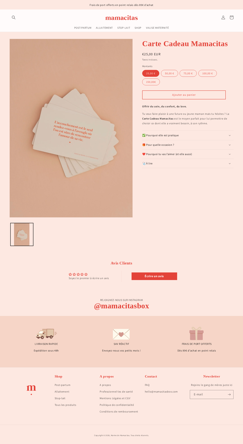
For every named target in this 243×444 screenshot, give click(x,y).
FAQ (147, 385)
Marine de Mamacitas (120, 435)
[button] (13, 17)
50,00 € (169, 73)
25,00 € (150, 73)
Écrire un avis (154, 276)
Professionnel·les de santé (116, 391)
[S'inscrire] (229, 394)
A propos (105, 385)
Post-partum (63, 385)
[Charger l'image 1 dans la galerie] (21, 234)
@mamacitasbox (121, 306)
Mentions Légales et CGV (115, 398)
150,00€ (151, 82)
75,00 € (188, 73)
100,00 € (207, 73)
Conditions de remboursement (119, 411)
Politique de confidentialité (117, 405)
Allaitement (62, 391)
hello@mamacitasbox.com (161, 391)
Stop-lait (60, 398)
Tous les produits (65, 405)
